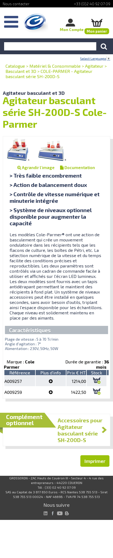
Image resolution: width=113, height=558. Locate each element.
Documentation (79, 167)
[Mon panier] (97, 22)
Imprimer (94, 461)
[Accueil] (36, 23)
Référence (19, 372)
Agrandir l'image (38, 167)
